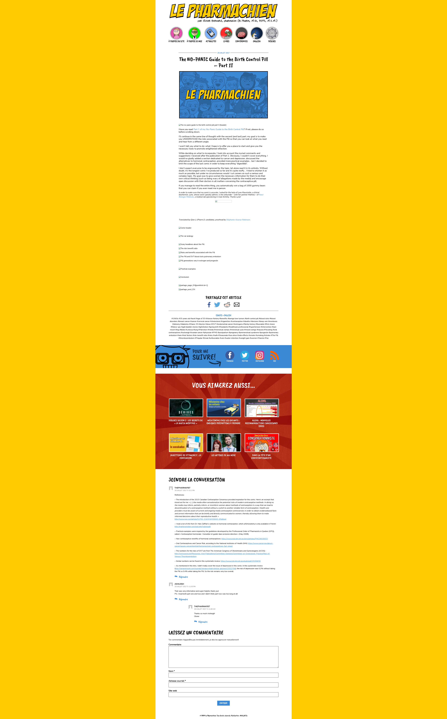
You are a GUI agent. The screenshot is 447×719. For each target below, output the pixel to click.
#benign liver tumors (236, 318)
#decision (254, 321)
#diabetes (184, 324)
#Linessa (189, 329)
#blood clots (264, 318)
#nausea (260, 329)
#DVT (213, 324)
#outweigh (185, 332)
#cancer (193, 321)
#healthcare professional (238, 327)
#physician (207, 332)
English (227, 315)
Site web (173, 690)
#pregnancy (233, 332)
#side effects (242, 335)
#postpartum (223, 332)
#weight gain (244, 338)
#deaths (246, 321)
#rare (179, 335)
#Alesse (209, 318)
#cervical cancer (203, 321)
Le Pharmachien (210, 715)
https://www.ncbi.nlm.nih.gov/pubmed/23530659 (241, 561)
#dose (208, 324)
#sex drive (232, 335)
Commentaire (175, 644)
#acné (193, 318)
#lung (195, 329)
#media (211, 329)
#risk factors (187, 335)
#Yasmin (260, 338)
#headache (223, 327)
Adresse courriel (177, 681)
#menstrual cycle (237, 329)
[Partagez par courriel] (236, 305)
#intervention (266, 327)
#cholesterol (215, 321)
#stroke (267, 335)
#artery (216, 318)
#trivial (205, 338)
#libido (182, 329)
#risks (210, 335)
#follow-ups (176, 327)
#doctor (202, 324)
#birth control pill (251, 318)
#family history (249, 324)
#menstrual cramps (222, 329)
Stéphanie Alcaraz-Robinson (238, 219)
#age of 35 (200, 318)
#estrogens (238, 324)
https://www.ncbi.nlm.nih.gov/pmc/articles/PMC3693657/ (244, 538)
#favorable (260, 324)
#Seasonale (223, 335)
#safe (215, 335)
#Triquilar (198, 338)
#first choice (270, 324)
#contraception (237, 321)
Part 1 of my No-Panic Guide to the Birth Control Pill (218, 129)
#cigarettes (225, 321)
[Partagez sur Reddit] (227, 305)
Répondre (183, 576)
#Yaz (267, 338)
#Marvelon (202, 329)
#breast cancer (184, 321)
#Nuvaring (268, 329)
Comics (219, 315)
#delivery (176, 324)
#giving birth (214, 327)
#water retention (231, 338)
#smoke (252, 335)
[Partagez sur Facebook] (209, 305)
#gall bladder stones (189, 327)
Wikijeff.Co (243, 715)
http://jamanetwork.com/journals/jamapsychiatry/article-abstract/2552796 (205, 568)
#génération (203, 327)
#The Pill (274, 335)
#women (253, 338)
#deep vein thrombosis (268, 321)
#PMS (214, 332)
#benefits (223, 318)
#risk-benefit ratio (200, 335)
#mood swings (250, 329)
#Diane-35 (193, 324)
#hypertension (254, 327)
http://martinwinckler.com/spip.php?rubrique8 (193, 526)
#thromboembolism (187, 338)
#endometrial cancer (225, 324)
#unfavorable (214, 338)
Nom (172, 671)
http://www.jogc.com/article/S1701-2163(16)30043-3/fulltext (200, 519)
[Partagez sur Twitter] (217, 305)
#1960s (175, 318)
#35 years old (184, 318)
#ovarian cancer (196, 332)
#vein (222, 338)
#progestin (263, 332)
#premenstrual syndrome (249, 332)
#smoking (260, 335)
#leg (177, 329)
